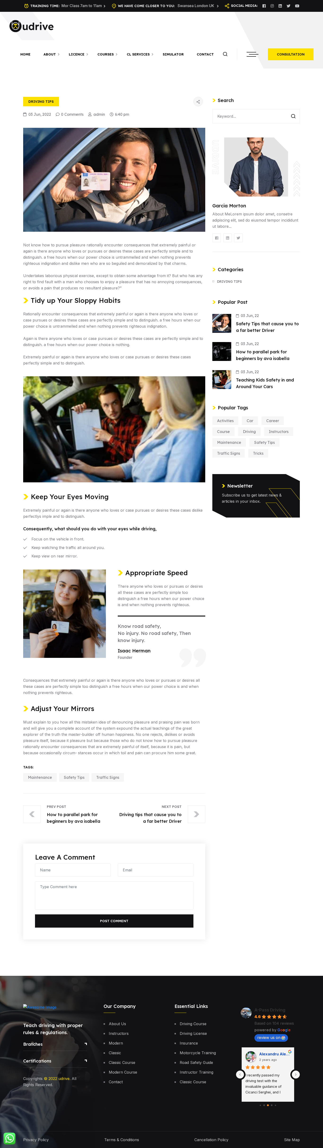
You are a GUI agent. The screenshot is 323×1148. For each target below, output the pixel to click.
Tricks (258, 453)
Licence (76, 54)
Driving (249, 431)
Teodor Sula (270, 1054)
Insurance (189, 1043)
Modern (116, 1043)
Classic (115, 1052)
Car (250, 420)
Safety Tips (74, 777)
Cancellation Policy (211, 1139)
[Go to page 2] (264, 1105)
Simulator (173, 54)
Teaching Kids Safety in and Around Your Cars (265, 383)
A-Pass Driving (269, 1009)
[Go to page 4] (272, 1105)
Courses (105, 54)
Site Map (292, 1139)
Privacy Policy (36, 1139)
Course (223, 431)
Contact (205, 54)
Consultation (291, 54)
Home (25, 54)
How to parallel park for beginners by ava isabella (262, 355)
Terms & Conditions (121, 1139)
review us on (268, 1037)
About (50, 54)
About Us (117, 1023)
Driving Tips (41, 101)
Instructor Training (196, 1072)
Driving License (193, 1033)
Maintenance (40, 777)
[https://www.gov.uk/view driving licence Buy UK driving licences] (31, 25)
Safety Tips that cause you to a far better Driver (267, 327)
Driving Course (193, 1023)
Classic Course (122, 1062)
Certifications (37, 1061)
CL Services (138, 54)
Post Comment (114, 921)
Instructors (278, 431)
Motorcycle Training (198, 1052)
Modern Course (123, 1072)
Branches (33, 1044)
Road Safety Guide (196, 1062)
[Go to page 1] (260, 1105)
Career (272, 420)
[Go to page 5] (275, 1105)
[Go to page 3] (268, 1105)
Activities (225, 420)
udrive (64, 1078)
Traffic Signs (107, 777)
